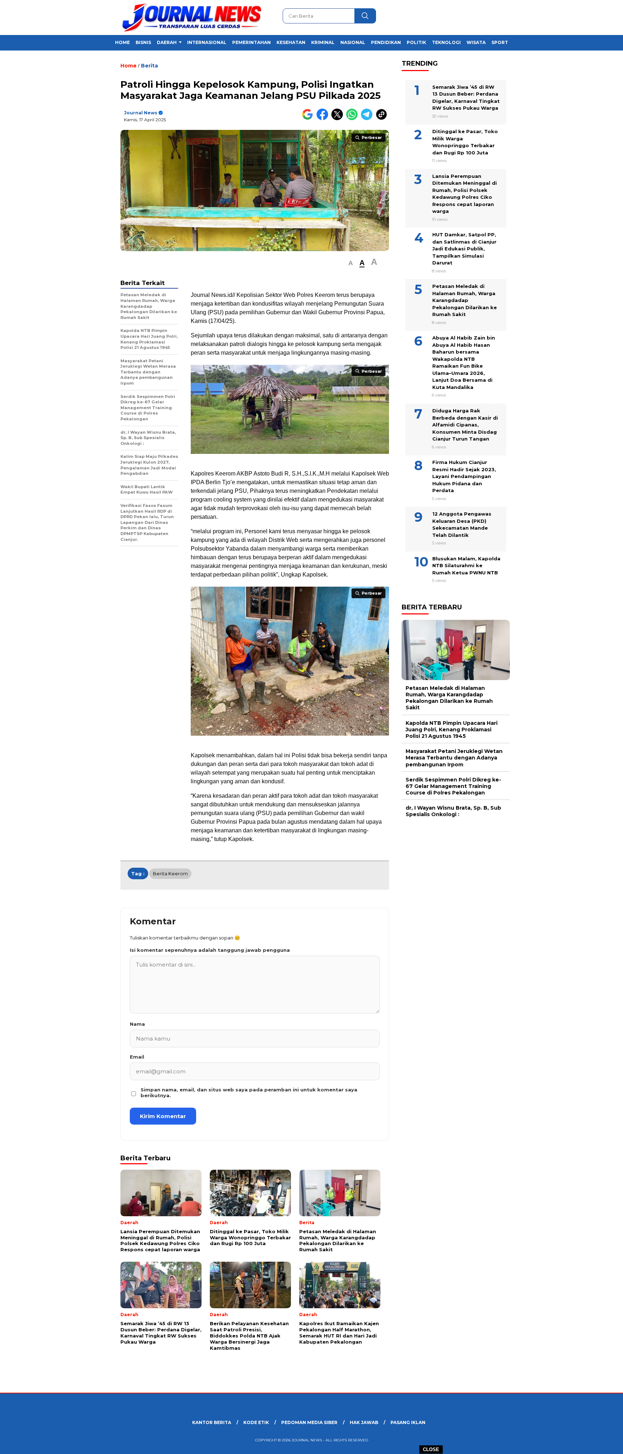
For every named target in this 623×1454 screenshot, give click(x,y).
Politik (416, 42)
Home (122, 42)
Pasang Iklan (407, 1422)
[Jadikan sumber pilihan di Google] (309, 118)
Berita (149, 65)
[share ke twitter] (338, 118)
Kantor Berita (211, 1422)
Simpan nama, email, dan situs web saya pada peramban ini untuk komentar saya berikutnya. (249, 1092)
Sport (499, 42)
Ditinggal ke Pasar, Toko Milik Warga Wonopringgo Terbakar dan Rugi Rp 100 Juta (465, 142)
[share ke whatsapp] (353, 118)
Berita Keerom (170, 873)
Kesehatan (291, 42)
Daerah (167, 42)
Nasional (352, 42)
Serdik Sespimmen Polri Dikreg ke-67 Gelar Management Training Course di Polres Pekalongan (453, 786)
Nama (137, 1024)
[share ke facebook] (324, 118)
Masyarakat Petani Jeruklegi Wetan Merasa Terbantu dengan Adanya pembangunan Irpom (454, 757)
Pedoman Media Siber (309, 1422)
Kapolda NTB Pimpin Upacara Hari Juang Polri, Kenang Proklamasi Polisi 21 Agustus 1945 (452, 729)
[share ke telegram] (368, 118)
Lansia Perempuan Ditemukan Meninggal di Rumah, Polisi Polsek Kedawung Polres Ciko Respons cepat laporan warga (464, 193)
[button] (350, 263)
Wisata (476, 42)
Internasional (206, 42)
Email (137, 1057)
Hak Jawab (364, 1422)
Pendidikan (386, 42)
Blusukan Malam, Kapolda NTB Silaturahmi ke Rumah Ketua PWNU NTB (466, 565)
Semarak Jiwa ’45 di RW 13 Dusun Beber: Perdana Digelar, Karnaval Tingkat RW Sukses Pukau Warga (466, 97)
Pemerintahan (251, 42)
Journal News (140, 112)
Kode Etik (256, 1422)
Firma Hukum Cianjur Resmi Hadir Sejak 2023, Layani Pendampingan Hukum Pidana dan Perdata (464, 476)
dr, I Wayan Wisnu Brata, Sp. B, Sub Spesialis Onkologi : (453, 811)
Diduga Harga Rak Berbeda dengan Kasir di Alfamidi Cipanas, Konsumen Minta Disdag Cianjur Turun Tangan (465, 425)
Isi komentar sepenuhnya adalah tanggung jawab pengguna (210, 950)
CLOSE (431, 1449)
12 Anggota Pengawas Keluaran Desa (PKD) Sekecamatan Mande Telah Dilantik (461, 524)
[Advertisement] (546, 178)
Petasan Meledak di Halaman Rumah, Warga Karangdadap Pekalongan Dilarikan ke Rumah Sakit (464, 300)
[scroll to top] (598, 1442)
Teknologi (446, 42)
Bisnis (143, 42)
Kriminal (323, 42)
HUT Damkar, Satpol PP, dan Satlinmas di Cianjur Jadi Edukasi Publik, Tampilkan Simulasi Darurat (464, 249)
